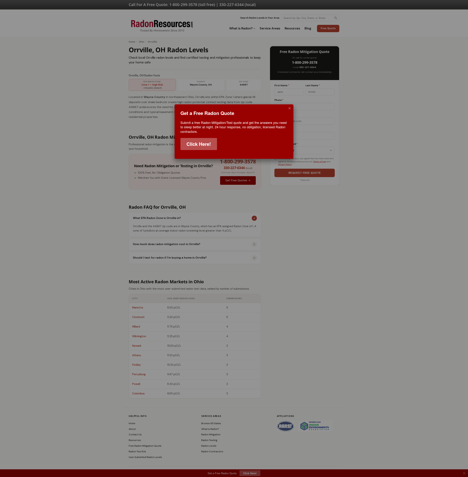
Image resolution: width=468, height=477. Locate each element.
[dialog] (234, 131)
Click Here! (198, 144)
